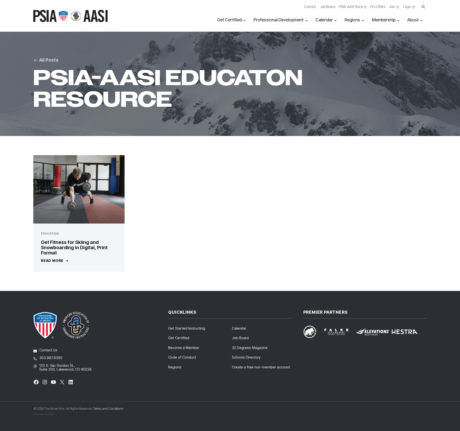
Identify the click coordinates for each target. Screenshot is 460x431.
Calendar (239, 328)
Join (392, 7)
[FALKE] (339, 332)
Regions (174, 367)
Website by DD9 (43, 414)
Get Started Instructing (186, 328)
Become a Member (183, 347)
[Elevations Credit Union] (373, 331)
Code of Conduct (182, 357)
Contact (310, 7)
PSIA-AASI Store (351, 7)
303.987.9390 (50, 357)
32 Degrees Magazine (250, 347)
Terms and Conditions (108, 408)
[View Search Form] (423, 7)
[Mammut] (312, 331)
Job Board (327, 7)
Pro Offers (377, 7)
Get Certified (178, 338)
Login (407, 7)
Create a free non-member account (261, 367)
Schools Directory (246, 357)
